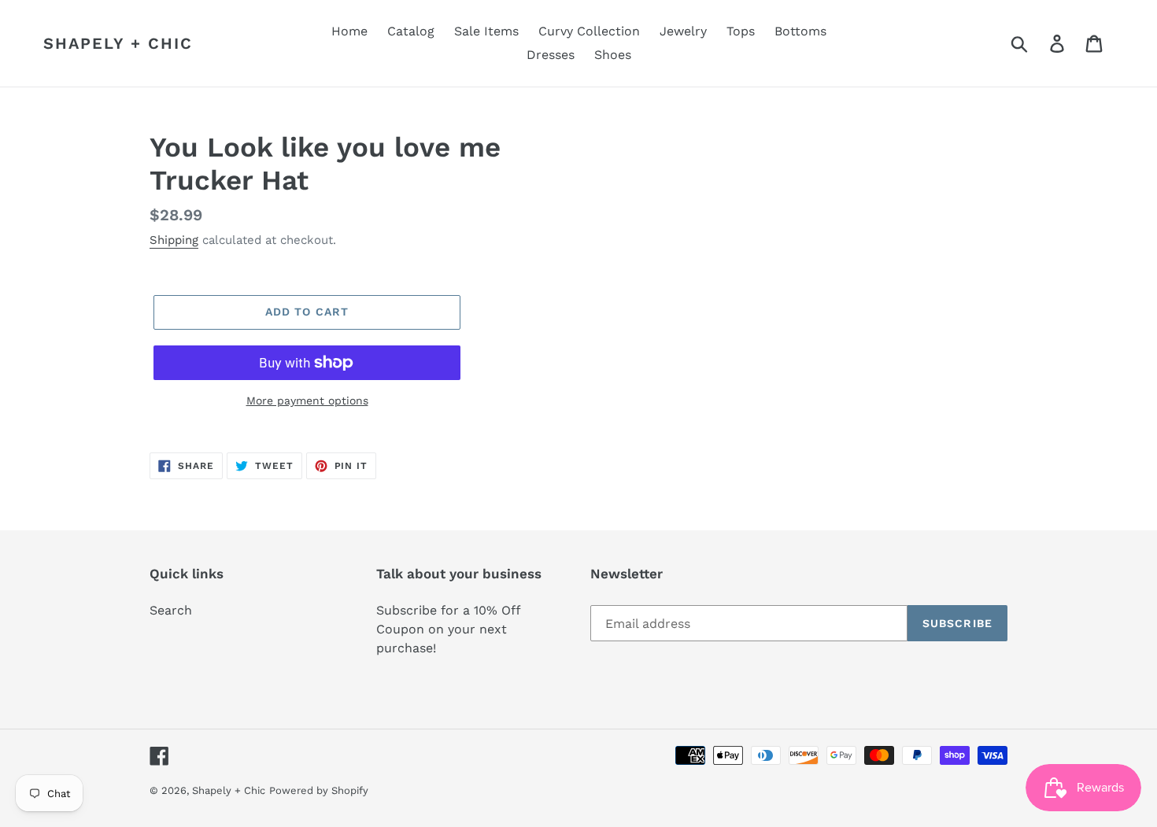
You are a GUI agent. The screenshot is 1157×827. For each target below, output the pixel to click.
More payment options (307, 400)
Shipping (174, 240)
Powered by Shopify (318, 790)
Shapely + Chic (118, 43)
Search (171, 610)
